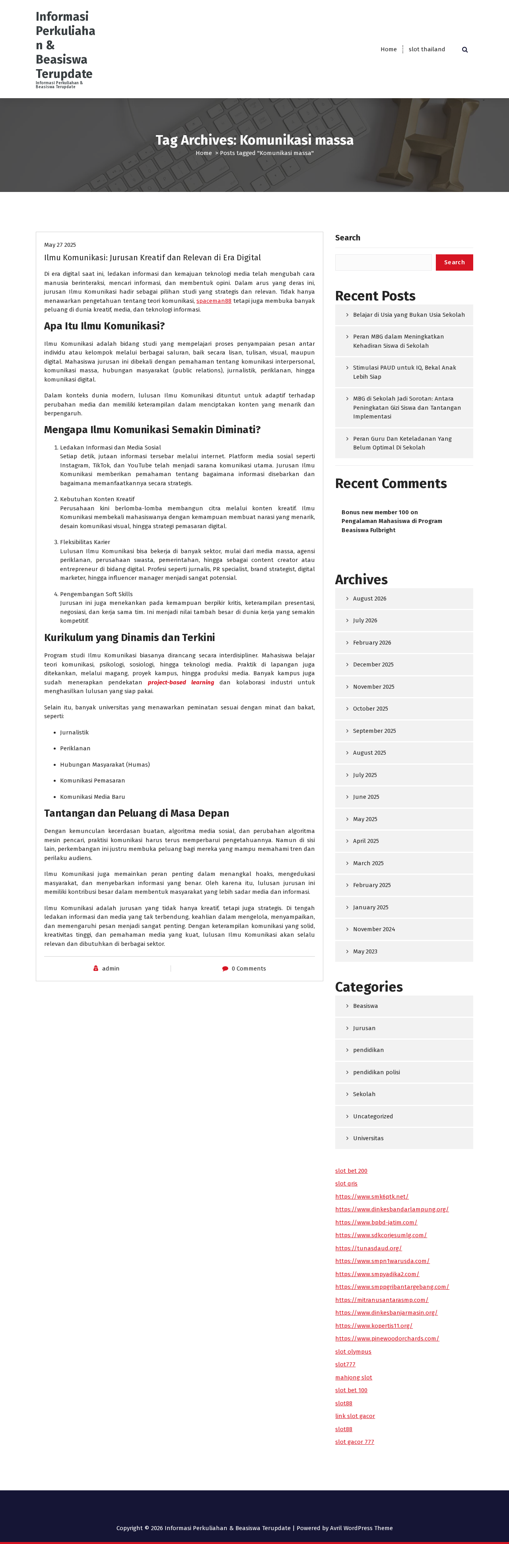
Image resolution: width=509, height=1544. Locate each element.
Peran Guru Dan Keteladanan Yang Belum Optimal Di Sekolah (402, 443)
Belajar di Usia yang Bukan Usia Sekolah (409, 314)
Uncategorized (373, 1116)
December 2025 (373, 664)
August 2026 (370, 598)
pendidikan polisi (376, 1072)
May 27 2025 (60, 244)
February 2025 (372, 885)
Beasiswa (365, 1005)
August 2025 (369, 752)
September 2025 (374, 730)
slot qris (346, 1183)
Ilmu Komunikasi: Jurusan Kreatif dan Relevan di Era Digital (152, 257)
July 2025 (365, 775)
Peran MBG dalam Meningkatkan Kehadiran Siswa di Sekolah (398, 341)
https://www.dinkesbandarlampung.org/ (392, 1209)
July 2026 (365, 620)
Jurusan (364, 1028)
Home (389, 49)
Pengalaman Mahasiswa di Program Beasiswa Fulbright (392, 525)
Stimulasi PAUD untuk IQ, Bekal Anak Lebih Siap (404, 372)
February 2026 (372, 642)
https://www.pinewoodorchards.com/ (387, 1338)
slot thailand (427, 49)
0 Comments (249, 968)
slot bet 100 (351, 1390)
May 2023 (365, 951)
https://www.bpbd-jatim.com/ (376, 1222)
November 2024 (374, 929)
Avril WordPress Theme (361, 1528)
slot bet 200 (351, 1170)
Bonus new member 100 (375, 512)
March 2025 (368, 863)
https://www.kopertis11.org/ (374, 1325)
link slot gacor (355, 1416)
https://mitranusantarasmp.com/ (382, 1300)
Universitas (368, 1138)
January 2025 (371, 907)
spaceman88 (213, 300)
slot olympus (353, 1351)
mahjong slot (353, 1377)
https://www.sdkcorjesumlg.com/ (381, 1235)
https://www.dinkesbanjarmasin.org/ (386, 1312)
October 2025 (370, 708)
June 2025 (366, 796)
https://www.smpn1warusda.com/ (382, 1261)
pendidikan (368, 1050)
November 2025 (373, 686)
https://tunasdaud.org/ (368, 1248)
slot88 (343, 1403)
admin (111, 968)
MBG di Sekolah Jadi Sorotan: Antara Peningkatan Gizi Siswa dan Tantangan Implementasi (407, 407)
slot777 (345, 1364)
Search (347, 237)
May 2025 (365, 819)
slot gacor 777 (354, 1441)
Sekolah (364, 1094)
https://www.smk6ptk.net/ (372, 1196)
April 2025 (366, 841)
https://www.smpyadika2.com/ (377, 1274)
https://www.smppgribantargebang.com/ (392, 1286)
